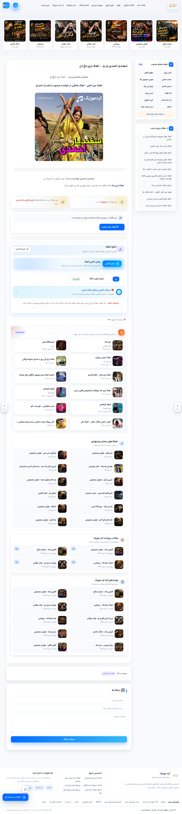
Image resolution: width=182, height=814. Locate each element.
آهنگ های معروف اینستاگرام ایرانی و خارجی (157, 138)
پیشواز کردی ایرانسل (72, 785)
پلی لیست (45, 5)
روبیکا (29, 787)
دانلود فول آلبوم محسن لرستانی (159, 199)
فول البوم (109, 5)
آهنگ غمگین (129, 5)
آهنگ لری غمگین (108, 673)
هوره (118, 5)
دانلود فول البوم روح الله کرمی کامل (157, 152)
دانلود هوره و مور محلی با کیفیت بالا (157, 169)
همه (140, 64)
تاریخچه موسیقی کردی (112, 802)
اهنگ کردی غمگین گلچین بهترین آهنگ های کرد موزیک (156, 177)
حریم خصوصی (87, 802)
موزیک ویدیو (97, 5)
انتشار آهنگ (84, 5)
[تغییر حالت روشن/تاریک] (6, 5)
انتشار (44, 802)
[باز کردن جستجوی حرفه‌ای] (15, 5)
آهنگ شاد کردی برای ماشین (72, 780)
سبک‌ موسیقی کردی (132, 802)
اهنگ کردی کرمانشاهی (93, 778)
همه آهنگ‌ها (19, 332)
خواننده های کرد (55, 802)
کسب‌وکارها (71, 5)
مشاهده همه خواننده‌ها (155, 114)
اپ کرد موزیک (58, 5)
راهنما (163, 802)
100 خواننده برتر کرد (150, 802)
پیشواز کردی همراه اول (71, 790)
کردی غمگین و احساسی (25, 200)
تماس (76, 802)
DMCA (98, 802)
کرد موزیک (155, 810)
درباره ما (68, 802)
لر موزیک (103, 202)
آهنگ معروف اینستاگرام (92, 785)
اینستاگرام (39, 787)
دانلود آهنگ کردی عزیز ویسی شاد (158, 205)
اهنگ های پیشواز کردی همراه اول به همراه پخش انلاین (157, 161)
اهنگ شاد (141, 5)
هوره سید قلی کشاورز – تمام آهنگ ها (157, 192)
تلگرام (49, 787)
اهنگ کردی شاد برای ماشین (160, 146)
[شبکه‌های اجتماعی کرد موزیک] (25, 789)
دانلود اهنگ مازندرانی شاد (161, 185)
